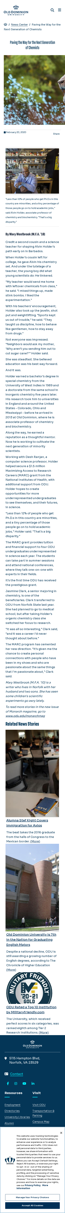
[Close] (61, 1132)
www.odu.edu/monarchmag (25, 716)
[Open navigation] (59, 10)
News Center (19, 24)
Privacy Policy (33, 1185)
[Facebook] (8, 1083)
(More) (35, 841)
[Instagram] (15, 1083)
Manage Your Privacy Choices (32, 1197)
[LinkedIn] (33, 1083)
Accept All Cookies (32, 1205)
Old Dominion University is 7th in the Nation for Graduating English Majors (31, 940)
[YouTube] (24, 1083)
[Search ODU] (52, 10)
